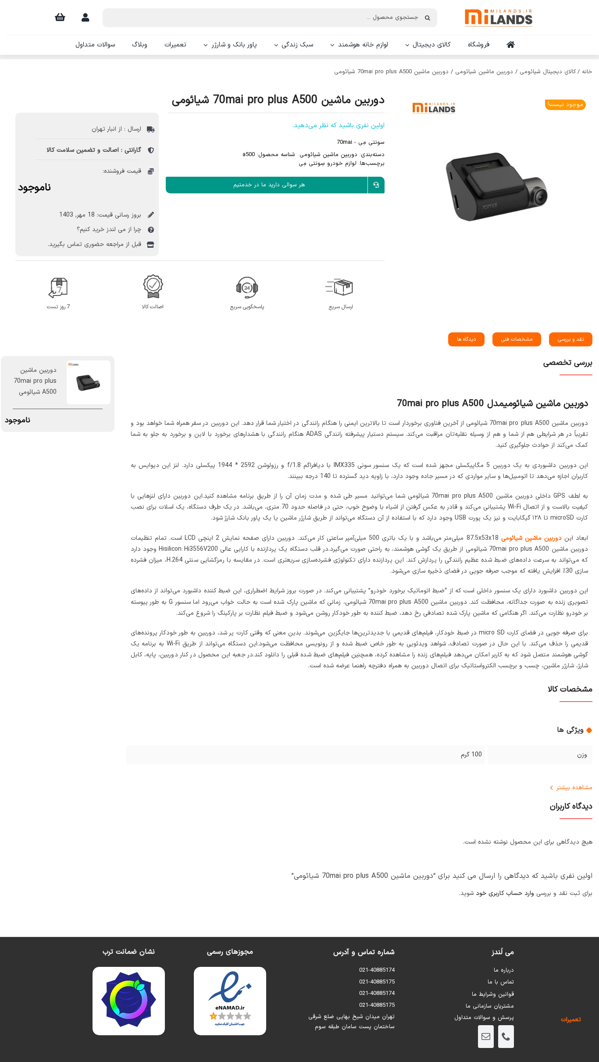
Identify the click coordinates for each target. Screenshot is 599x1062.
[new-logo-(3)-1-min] (498, 5)
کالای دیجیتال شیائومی (548, 72)
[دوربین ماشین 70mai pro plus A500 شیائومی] (498, 184)
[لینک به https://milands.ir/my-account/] (85, 17)
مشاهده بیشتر (574, 787)
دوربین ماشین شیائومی (484, 72)
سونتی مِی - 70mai (361, 142)
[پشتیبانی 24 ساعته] (247, 272)
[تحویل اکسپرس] (340, 272)
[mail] (486, 1036)
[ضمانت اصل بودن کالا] (152, 272)
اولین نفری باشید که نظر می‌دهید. (338, 126)
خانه (587, 72)
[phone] (506, 1036)
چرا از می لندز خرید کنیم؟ (109, 229)
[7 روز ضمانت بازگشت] (58, 272)
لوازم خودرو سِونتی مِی (328, 163)
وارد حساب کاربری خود (505, 893)
